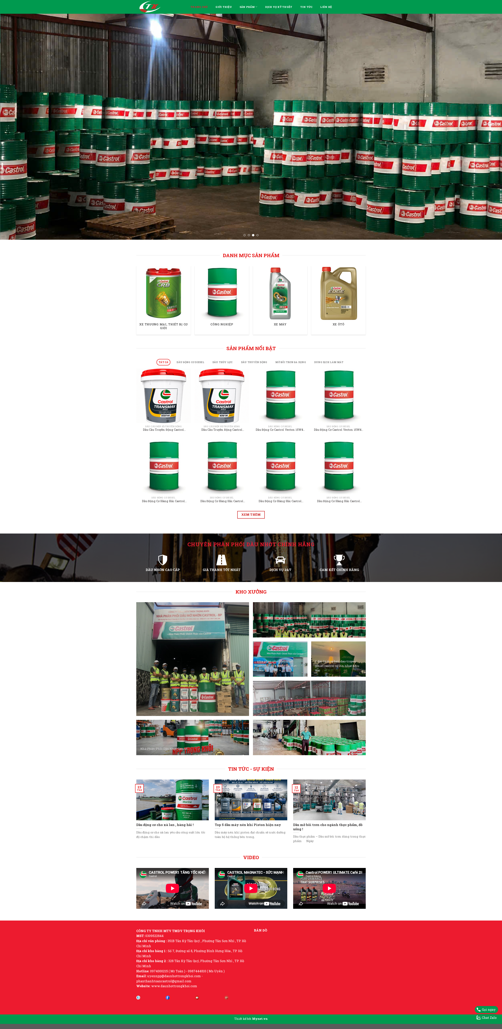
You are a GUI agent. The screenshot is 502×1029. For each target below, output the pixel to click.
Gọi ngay (489, 1009)
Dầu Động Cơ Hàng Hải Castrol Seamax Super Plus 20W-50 (163, 596)
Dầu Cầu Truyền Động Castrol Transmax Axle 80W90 (221, 525)
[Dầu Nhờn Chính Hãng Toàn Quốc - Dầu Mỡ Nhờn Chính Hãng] (160, 7)
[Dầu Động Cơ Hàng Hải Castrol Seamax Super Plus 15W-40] (222, 562)
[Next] (487, 174)
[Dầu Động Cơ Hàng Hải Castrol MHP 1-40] (280, 562)
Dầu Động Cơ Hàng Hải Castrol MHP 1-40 (280, 596)
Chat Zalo (489, 1017)
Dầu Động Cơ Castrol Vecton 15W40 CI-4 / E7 (338, 525)
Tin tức (306, 6)
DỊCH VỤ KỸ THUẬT (278, 6)
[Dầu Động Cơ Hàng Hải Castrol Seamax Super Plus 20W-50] (163, 562)
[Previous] (14, 174)
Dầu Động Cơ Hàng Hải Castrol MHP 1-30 (338, 596)
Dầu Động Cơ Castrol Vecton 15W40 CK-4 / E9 (280, 525)
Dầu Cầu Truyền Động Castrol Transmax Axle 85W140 (163, 525)
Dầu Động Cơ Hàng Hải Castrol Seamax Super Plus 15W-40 (221, 596)
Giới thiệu (224, 6)
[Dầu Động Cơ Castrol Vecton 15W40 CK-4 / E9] (280, 491)
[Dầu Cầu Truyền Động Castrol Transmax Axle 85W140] (163, 491)
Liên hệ (326, 6)
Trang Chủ (199, 6)
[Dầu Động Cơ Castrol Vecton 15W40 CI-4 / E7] (338, 491)
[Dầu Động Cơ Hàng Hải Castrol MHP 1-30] (338, 562)
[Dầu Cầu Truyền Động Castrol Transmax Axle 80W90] (222, 491)
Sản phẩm (247, 6)
